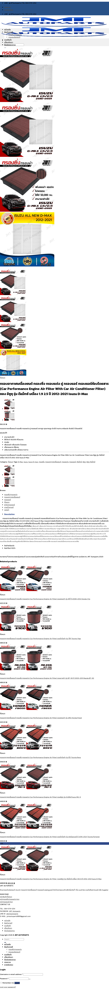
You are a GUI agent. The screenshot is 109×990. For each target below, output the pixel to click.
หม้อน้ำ (6, 510)
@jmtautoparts (12, 913)
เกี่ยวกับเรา (8, 42)
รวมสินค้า (8, 39)
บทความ (7, 7)
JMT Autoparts (14, 911)
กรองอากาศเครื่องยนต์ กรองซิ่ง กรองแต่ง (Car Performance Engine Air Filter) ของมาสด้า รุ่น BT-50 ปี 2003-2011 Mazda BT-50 (47, 678)
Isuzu (26, 462)
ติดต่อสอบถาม (10, 45)
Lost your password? (8, 987)
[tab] (56, 514)
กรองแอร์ (72, 462)
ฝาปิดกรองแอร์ (9, 504)
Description (9, 514)
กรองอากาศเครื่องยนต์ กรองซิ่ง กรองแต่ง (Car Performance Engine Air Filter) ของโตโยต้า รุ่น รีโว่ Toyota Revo (40, 757)
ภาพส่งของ (8, 9)
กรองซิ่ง (41, 462)
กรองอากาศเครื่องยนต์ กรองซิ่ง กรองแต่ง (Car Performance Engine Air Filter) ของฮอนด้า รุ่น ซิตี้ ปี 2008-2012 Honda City (45, 599)
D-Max (20, 462)
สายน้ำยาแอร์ (9, 507)
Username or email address (11, 974)
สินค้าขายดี (8, 32)
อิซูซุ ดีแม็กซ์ (90, 462)
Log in (17, 983)
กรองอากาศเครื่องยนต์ (53, 462)
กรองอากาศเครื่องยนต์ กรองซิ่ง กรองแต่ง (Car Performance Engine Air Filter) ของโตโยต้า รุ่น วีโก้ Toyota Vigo (40, 638)
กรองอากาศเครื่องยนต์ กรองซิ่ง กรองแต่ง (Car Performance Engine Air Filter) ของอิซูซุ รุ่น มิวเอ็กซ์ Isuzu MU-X (40, 797)
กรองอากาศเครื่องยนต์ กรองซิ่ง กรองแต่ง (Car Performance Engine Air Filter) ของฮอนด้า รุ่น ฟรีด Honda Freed (41, 718)
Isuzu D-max (33, 462)
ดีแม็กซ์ (79, 462)
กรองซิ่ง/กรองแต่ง (15, 34)
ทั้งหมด (2, 377)
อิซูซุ (84, 462)
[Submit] (5, 942)
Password (4, 978)
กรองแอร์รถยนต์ (14, 37)
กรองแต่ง (65, 462)
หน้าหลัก (7, 29)
